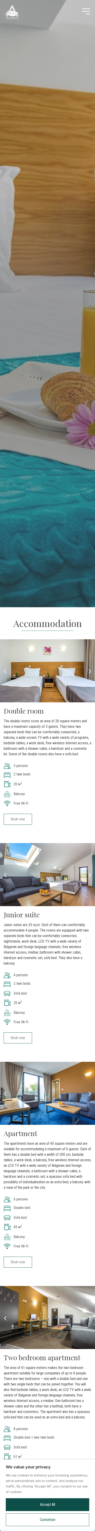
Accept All (47, 1504)
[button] (5, 671)
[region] (47, 1495)
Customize (47, 1519)
